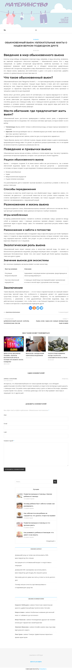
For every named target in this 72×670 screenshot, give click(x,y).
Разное (36, 39)
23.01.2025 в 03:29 (8, 380)
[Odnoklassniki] (34, 308)
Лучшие (36, 489)
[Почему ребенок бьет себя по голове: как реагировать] (19, 506)
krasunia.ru (43, 669)
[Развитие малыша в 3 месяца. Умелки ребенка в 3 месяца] (19, 495)
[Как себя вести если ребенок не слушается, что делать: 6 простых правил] (19, 515)
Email (5, 423)
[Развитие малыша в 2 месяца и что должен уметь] (19, 524)
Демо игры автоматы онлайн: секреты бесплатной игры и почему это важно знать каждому (13, 357)
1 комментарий (63, 312)
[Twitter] (37, 308)
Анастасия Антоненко (13, 312)
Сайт (5, 432)
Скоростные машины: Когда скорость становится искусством (57, 355)
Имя (5, 415)
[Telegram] (41, 308)
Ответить (65, 379)
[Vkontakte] (30, 308)
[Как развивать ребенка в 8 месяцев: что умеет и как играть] (19, 535)
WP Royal (40, 655)
